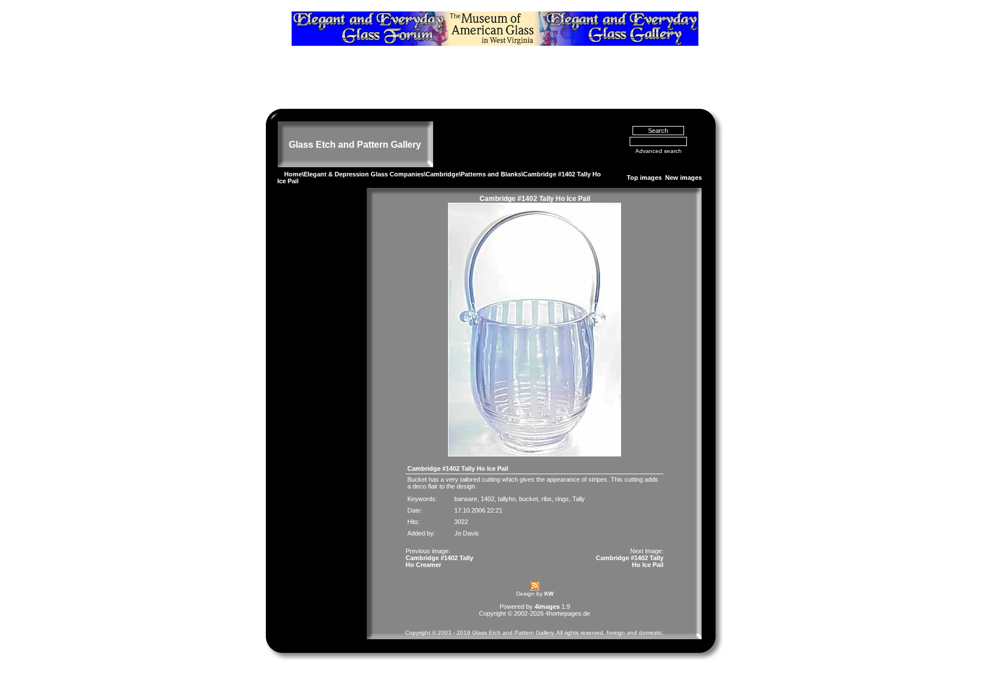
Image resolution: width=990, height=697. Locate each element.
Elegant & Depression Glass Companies (364, 174)
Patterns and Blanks (491, 174)
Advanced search (658, 151)
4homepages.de (567, 613)
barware (465, 498)
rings (562, 498)
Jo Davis (466, 533)
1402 (487, 498)
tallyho (507, 498)
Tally (578, 498)
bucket (528, 498)
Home (293, 174)
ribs (546, 498)
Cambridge (442, 174)
